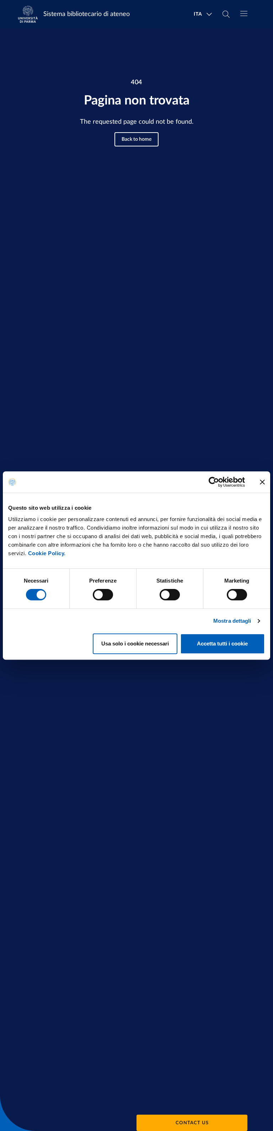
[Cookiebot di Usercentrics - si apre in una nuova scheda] (214, 482)
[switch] (103, 594)
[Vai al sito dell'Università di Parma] (30, 14)
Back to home (136, 139)
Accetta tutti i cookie (222, 643)
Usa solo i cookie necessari (135, 643)
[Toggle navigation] (244, 13)
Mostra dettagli (232, 621)
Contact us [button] (192, 1123)
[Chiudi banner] (262, 481)
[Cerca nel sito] (226, 14)
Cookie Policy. (47, 553)
